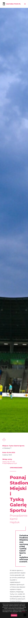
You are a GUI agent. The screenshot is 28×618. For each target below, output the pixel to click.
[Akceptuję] (26, 610)
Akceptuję (14, 615)
